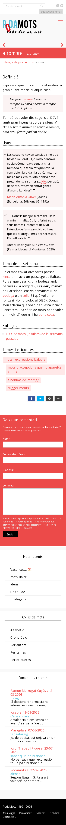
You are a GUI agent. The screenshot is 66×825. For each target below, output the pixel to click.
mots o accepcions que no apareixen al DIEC (35, 369)
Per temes (18, 652)
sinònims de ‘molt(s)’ (23, 380)
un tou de (17, 592)
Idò (43, 181)
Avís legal (9, 813)
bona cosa (46, 314)
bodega (8, 295)
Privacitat (25, 813)
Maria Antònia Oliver (21, 197)
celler (27, 295)
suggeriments (18, 388)
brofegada (18, 599)
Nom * (7, 438)
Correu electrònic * (14, 454)
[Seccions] (60, 19)
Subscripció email (51, 11)
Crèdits (54, 813)
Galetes (41, 813)
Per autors (18, 645)
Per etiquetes (20, 660)
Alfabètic (17, 630)
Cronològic (18, 637)
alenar (15, 584)
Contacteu (9, 817)
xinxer (7, 276)
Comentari (9, 485)
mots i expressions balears (25, 359)
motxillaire (18, 577)
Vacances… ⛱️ (21, 569)
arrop (28, 99)
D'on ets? (8, 470)
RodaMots (9, 807)
